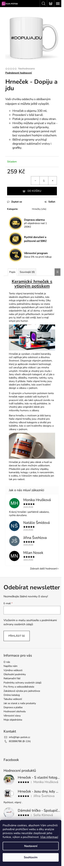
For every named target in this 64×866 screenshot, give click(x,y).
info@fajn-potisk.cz (19, 737)
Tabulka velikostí (13, 699)
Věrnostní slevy (12, 715)
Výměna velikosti (13, 670)
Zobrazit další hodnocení (43, 568)
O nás (7, 662)
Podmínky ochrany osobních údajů (22, 682)
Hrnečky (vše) (39, 209)
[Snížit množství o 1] (35, 180)
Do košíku (34, 191)
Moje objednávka (13, 719)
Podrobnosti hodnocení (18, 73)
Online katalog (12, 695)
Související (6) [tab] (27, 272)
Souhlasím (31, 857)
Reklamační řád (12, 678)
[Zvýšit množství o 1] (52, 180)
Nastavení (30, 846)
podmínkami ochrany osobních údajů (30, 622)
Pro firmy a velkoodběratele (19, 686)
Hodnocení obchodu (15, 711)
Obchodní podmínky (15, 674)
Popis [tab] (12, 272)
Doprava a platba (13, 707)
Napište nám (10, 666)
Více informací (49, 837)
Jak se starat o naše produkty (20, 703)
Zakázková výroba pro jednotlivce (22, 691)
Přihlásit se (16, 636)
